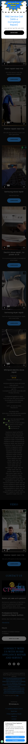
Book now (14, 32)
